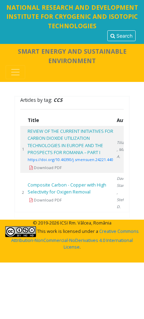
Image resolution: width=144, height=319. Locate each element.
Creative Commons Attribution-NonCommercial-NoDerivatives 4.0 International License (75, 239)
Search (123, 36)
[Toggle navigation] (15, 72)
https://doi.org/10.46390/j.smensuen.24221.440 (70, 159)
